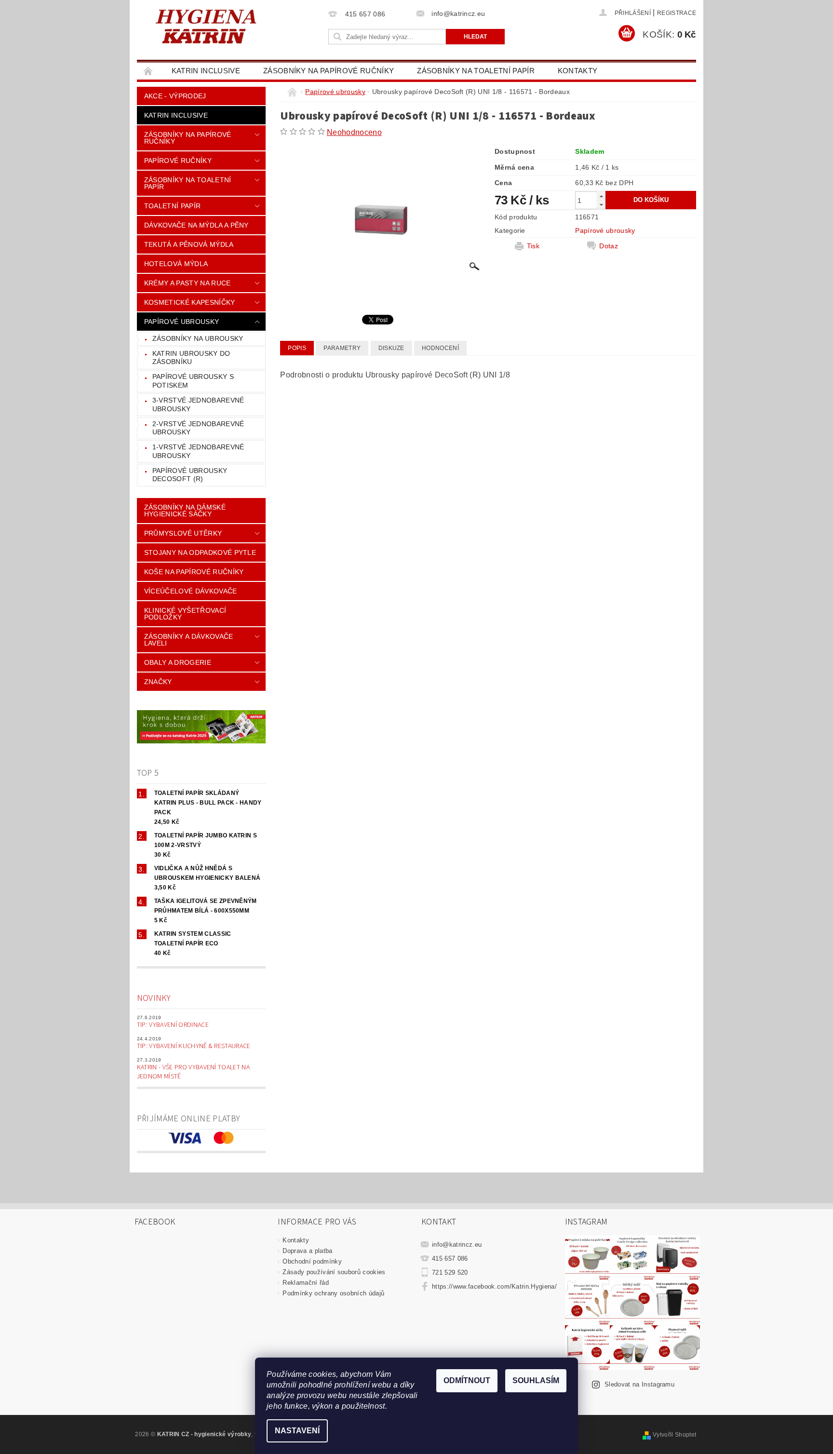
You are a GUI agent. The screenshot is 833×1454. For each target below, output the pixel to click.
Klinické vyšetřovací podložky (185, 613)
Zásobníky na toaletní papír (476, 71)
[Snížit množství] (601, 204)
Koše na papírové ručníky (194, 572)
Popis (297, 348)
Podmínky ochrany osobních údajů (333, 1293)
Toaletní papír (172, 206)
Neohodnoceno (354, 132)
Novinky (154, 998)
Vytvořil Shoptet (674, 1434)
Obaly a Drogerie (177, 662)
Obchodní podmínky (311, 1261)
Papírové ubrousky (181, 321)
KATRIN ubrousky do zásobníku (191, 358)
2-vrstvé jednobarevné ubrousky (198, 428)
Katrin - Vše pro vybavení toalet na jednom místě (193, 1072)
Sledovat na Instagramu (639, 1384)
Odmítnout (466, 1380)
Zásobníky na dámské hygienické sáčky (185, 510)
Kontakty (578, 71)
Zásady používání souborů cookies (333, 1272)
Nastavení (297, 1431)
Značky (158, 682)
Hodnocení (440, 348)
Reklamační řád (305, 1282)
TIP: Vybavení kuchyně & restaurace (194, 1046)
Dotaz (608, 246)
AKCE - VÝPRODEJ (175, 96)
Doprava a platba (307, 1250)
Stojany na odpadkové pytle (200, 552)
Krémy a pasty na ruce (187, 283)
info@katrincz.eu (457, 1244)
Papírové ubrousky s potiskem (193, 381)
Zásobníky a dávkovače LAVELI (188, 640)
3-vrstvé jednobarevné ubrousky (198, 404)
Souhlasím (535, 1380)
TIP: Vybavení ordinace (173, 1025)
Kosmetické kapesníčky (189, 302)
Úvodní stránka (148, 70)
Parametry (342, 348)
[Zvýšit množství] (601, 196)
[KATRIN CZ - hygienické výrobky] (231, 25)
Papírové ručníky (178, 160)
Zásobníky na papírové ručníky (328, 71)
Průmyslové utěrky (183, 533)
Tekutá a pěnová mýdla (189, 244)
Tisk (533, 246)
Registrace (676, 13)
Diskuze (391, 348)
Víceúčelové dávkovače (190, 591)
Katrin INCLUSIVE (206, 71)
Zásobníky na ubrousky (197, 338)
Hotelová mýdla (176, 264)
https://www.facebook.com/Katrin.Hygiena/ (494, 1286)
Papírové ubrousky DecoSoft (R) (189, 475)
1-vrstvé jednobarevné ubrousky (198, 451)
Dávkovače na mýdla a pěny (196, 225)
